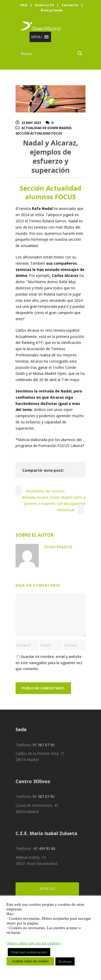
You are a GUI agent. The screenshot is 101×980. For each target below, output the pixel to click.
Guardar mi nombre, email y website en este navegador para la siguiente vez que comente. (49, 662)
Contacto (70, 5)
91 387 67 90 (43, 744)
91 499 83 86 (44, 848)
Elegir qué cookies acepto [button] (29, 952)
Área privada (52, 10)
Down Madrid (58, 547)
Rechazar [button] (65, 961)
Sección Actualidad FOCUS (39, 133)
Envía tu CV (44, 5)
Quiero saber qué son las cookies (33, 943)
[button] (36, 37)
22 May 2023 (31, 123)
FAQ (23, 5)
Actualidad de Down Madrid (46, 128)
